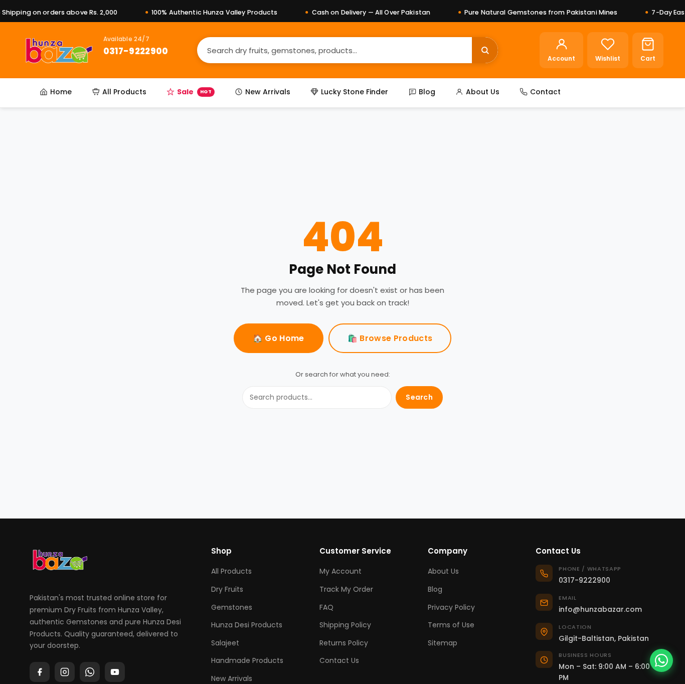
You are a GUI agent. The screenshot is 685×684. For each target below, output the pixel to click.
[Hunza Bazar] (59, 50)
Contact (545, 92)
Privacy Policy (451, 607)
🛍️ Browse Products (390, 338)
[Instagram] (65, 672)
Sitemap (442, 643)
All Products (124, 92)
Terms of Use (451, 625)
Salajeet (225, 643)
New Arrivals (267, 92)
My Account (340, 571)
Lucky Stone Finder (354, 92)
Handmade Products (247, 660)
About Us (482, 92)
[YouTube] (115, 672)
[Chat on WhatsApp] (661, 660)
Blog (427, 92)
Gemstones (231, 607)
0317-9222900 (135, 51)
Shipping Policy (345, 625)
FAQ (326, 607)
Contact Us (339, 660)
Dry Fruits (227, 589)
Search (419, 397)
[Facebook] (40, 672)
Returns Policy (343, 643)
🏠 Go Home (278, 338)
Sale (194, 92)
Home (61, 92)
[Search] (485, 50)
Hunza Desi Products (246, 625)
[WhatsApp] (90, 672)
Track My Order (346, 589)
